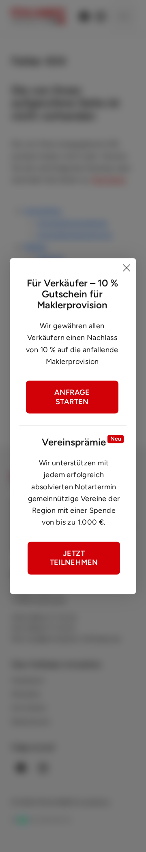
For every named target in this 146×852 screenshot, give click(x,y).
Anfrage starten (72, 397)
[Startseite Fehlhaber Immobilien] (37, 16)
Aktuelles (25, 694)
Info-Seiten (28, 708)
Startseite (109, 179)
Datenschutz (30, 721)
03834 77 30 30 (52, 618)
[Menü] (123, 16)
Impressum (28, 680)
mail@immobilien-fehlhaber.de (73, 639)
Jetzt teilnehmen (74, 558)
